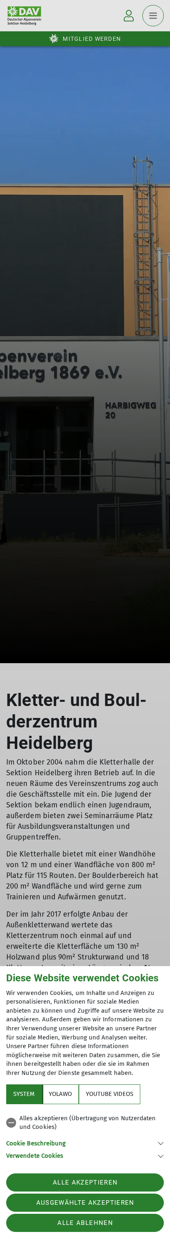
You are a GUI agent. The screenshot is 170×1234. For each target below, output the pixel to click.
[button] (85, 1142)
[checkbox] (85, 1123)
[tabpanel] (85, 1136)
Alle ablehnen (85, 1223)
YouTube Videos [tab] (109, 1094)
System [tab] (24, 1094)
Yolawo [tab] (60, 1094)
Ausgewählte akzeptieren (85, 1202)
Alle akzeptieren (85, 1182)
